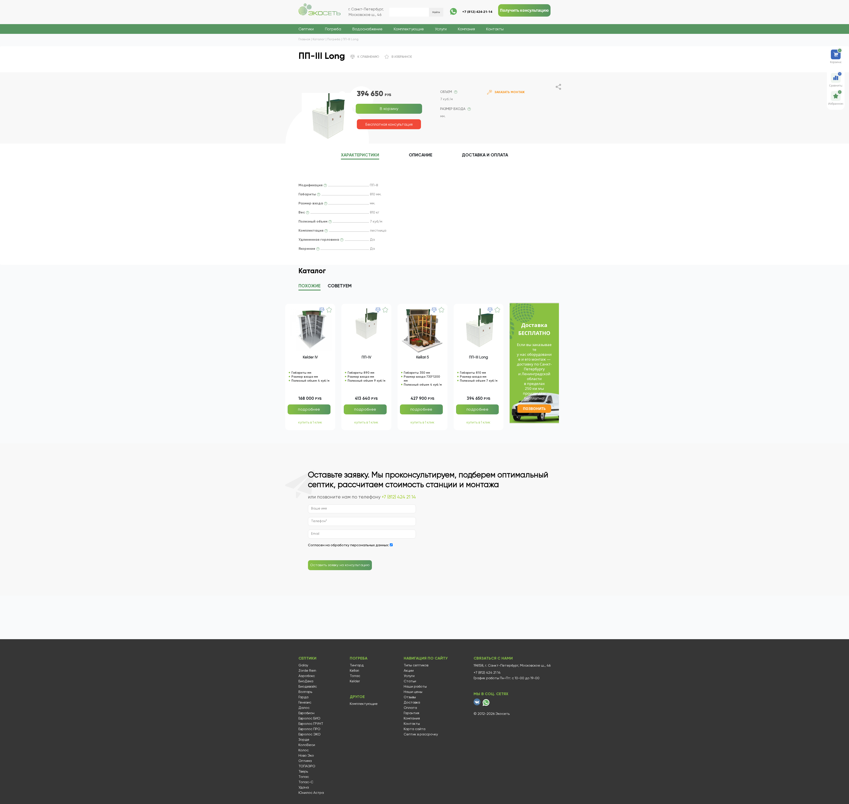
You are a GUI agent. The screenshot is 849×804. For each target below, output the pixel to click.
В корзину (389, 108)
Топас (303, 777)
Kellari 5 (422, 357)
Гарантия (411, 713)
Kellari (354, 670)
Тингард (357, 665)
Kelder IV (310, 357)
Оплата (410, 708)
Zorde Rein (307, 670)
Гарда (303, 697)
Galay (303, 665)
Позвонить (534, 408)
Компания (466, 29)
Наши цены (413, 692)
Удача (303, 787)
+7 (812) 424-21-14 (477, 11)
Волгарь (305, 692)
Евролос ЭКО (309, 734)
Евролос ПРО (309, 729)
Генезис (304, 702)
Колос (303, 750)
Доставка (412, 702)
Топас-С (305, 782)
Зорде (303, 739)
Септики (306, 29)
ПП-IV (366, 357)
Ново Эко (306, 755)
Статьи (410, 681)
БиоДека (305, 681)
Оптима (305, 761)
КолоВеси (306, 745)
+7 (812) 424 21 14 (399, 497)
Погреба (333, 29)
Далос (304, 708)
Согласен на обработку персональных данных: (348, 545)
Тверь (303, 771)
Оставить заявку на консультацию (340, 565)
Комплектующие (409, 29)
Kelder (355, 681)
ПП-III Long (478, 357)
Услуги (441, 29)
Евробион (306, 713)
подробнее (309, 409)
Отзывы (410, 697)
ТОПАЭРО (306, 766)
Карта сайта (414, 729)
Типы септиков (416, 665)
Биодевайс (307, 686)
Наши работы (415, 686)
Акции (409, 670)
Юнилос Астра (311, 792)
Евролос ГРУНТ (310, 723)
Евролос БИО (309, 718)
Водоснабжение (367, 29)
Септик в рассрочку (421, 734)
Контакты (495, 29)
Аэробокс (306, 676)
